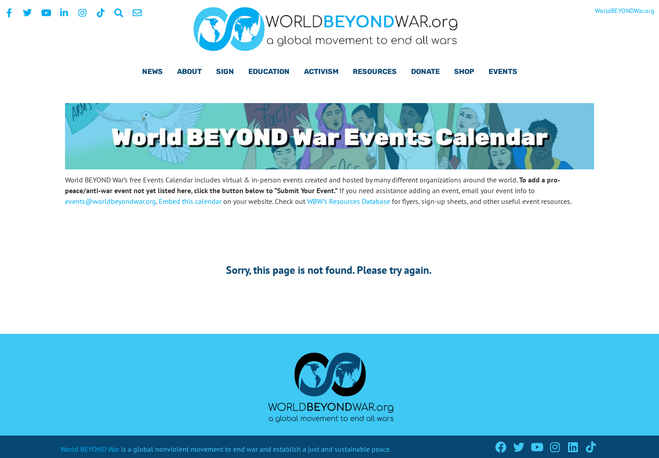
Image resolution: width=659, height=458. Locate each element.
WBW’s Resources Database (348, 201)
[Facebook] (501, 447)
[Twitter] (519, 447)
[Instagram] (555, 447)
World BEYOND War (90, 449)
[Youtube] (537, 447)
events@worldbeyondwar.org (110, 201)
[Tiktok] (590, 447)
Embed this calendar (190, 201)
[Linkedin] (573, 447)
